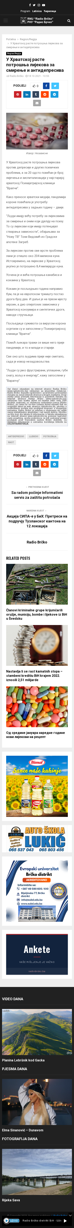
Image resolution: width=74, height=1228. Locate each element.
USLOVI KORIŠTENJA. (18, 424)
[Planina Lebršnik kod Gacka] (37, 1032)
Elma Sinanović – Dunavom (22, 1130)
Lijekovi (33, 436)
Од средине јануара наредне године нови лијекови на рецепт (35, 735)
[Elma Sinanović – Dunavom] (37, 1102)
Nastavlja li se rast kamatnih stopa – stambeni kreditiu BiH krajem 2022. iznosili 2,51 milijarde (34, 675)
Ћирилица (50, 11)
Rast (11, 442)
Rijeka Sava (11, 1200)
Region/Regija (14, 53)
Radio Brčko (16, 76)
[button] (65, 1221)
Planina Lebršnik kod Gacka (23, 1060)
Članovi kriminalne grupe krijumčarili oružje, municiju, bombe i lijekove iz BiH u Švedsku (36, 614)
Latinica (37, 11)
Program (25, 11)
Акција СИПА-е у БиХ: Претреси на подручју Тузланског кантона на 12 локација (37, 521)
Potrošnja (49, 436)
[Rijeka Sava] (37, 1172)
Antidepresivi (16, 436)
